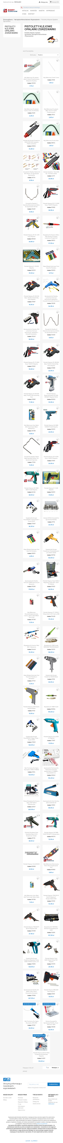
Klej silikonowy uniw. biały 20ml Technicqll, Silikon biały (31, 896)
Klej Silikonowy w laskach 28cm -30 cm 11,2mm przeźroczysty (51, 110)
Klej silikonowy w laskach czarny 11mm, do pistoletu (31, 109)
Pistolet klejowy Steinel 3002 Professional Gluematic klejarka (41, 1054)
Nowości (33, 11)
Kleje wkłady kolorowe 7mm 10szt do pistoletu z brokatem (31, 677)
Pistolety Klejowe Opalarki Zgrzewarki (11, 29)
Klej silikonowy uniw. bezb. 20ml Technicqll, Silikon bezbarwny (31, 426)
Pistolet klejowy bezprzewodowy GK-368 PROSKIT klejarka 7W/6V (51, 395)
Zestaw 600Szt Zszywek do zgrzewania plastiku (51, 518)
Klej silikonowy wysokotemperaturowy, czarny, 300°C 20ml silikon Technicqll (31, 615)
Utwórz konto (36, 1103)
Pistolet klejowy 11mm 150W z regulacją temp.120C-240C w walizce (51, 582)
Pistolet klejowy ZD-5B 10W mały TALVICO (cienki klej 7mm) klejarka (31, 297)
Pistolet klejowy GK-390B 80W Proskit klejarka (31, 489)
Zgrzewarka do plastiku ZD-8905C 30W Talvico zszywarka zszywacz (31, 991)
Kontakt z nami (7, 1097)
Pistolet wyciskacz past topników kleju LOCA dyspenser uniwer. (31, 834)
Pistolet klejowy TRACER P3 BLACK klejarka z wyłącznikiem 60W (51, 897)
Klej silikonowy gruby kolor (51, 140)
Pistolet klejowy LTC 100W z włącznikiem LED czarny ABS (51, 613)
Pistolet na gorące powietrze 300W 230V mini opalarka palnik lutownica (31, 142)
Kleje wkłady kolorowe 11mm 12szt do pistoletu (51, 267)
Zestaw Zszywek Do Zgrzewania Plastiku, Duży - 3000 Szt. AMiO (51, 1022)
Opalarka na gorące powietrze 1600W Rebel (51, 676)
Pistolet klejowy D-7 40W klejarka (51, 489)
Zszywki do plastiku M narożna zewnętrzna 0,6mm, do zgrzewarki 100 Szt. (51, 330)
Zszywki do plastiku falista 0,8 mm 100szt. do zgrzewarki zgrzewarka (31, 173)
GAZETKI (41, 11)
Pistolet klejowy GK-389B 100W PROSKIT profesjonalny (51, 833)
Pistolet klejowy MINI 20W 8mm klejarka (51, 990)
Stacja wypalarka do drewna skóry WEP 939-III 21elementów (31, 802)
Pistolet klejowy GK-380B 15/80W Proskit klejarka (51, 426)
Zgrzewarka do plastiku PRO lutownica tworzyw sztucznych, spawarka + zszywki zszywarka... (31, 331)
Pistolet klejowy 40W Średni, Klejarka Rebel (31, 707)
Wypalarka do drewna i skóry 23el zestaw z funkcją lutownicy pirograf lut (51, 236)
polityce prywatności (42, 1123)
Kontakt (31, 14)
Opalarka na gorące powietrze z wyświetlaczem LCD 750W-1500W (51, 551)
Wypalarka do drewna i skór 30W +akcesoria (31, 646)
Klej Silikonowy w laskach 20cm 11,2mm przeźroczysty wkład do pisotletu (31, 79)
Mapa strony (21, 1110)
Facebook (5, 1079)
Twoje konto (37, 1095)
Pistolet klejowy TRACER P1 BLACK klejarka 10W (31, 927)
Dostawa (20, 1097)
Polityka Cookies (22, 1100)
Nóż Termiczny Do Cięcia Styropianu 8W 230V (31, 1022)
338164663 (17, 2)
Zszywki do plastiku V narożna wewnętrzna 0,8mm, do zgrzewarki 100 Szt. (31, 205)
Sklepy (5, 1100)
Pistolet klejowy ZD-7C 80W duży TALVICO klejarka (31, 363)
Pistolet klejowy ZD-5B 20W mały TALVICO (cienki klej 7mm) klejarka (51, 364)
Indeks (29, 83)
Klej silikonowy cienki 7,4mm (51, 77)
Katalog (25, 11)
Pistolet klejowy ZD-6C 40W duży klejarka (31, 235)
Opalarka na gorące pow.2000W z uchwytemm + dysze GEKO (31, 519)
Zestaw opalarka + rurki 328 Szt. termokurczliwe (51, 172)
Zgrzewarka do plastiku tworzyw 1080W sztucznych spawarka (31, 582)
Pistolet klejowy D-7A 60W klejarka (31, 267)
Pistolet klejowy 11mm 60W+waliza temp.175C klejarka (51, 960)
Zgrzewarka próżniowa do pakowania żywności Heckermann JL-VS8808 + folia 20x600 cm (51, 770)
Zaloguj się (36, 1101)
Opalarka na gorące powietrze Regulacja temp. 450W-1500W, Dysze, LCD (31, 960)
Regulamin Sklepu (23, 1102)
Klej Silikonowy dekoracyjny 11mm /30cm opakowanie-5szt (51, 865)
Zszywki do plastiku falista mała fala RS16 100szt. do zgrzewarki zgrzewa (31, 458)
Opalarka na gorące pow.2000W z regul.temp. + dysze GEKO (31, 738)
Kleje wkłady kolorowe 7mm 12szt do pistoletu (31, 550)
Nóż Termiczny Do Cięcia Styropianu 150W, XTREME (31, 768)
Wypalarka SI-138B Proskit (51, 706)
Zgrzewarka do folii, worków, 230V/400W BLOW (51, 801)
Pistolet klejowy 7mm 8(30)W (31, 864)
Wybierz (48, 55)
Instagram (8, 1079)
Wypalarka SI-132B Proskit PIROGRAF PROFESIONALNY (51, 646)
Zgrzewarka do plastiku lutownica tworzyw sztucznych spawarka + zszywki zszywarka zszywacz (51, 298)
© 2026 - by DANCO (31, 1141)
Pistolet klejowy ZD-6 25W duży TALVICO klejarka (51, 457)
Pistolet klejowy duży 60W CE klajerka (51, 737)
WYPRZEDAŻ (50, 11)
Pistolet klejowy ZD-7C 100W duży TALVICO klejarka (51, 204)
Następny (55, 1068)
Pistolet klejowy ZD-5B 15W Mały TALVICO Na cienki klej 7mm (31, 395)
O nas (24, 14)
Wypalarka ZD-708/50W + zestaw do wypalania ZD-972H (51, 928)
